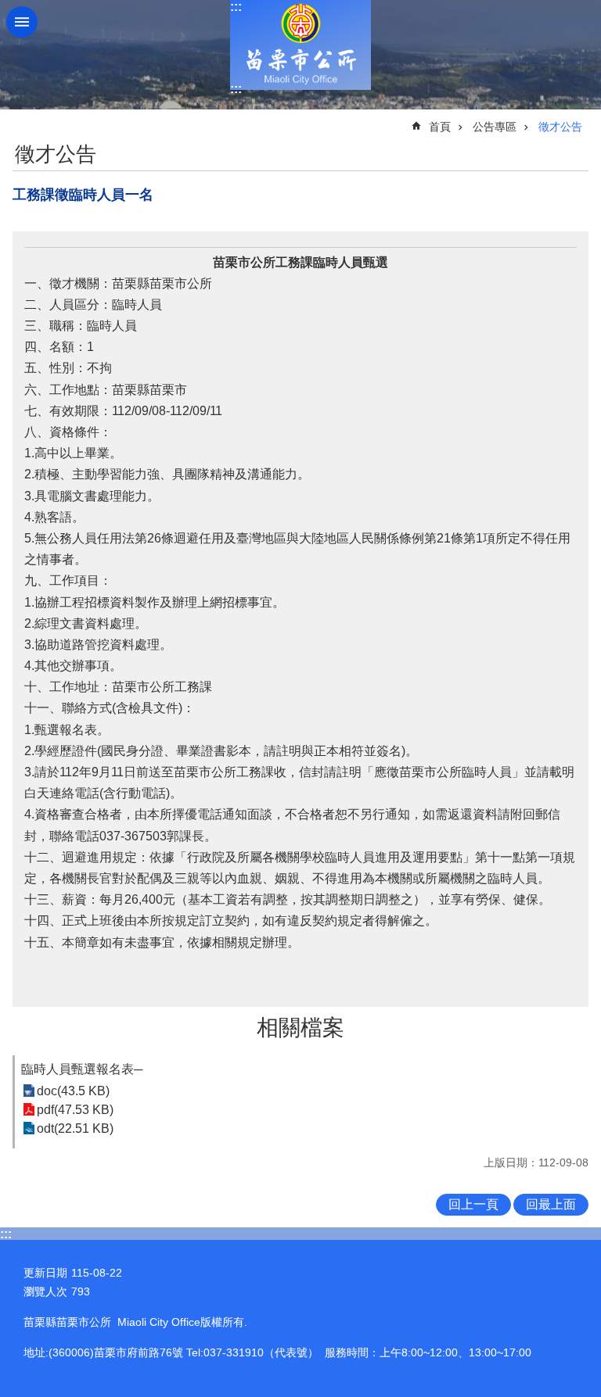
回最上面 (551, 1204)
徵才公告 (560, 126)
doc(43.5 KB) (73, 1091)
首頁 (440, 126)
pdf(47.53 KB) (75, 1109)
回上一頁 (473, 1204)
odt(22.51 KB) (75, 1128)
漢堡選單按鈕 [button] (22, 22)
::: (236, 6)
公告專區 (494, 126)
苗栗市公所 (300, 45)
